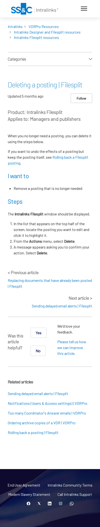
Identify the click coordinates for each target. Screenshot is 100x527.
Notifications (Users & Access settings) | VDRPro (47, 403)
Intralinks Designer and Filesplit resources (47, 32)
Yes (39, 332)
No (38, 350)
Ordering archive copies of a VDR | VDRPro (41, 422)
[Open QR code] (71, 503)
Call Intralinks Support (75, 494)
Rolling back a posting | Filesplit (33, 432)
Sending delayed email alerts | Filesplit (62, 306)
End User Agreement (24, 485)
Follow (81, 98)
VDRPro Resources (44, 26)
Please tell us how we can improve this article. (71, 347)
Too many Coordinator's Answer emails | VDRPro (47, 413)
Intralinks (15, 26)
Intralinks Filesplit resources (36, 37)
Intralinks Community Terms (70, 485)
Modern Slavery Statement (29, 494)
